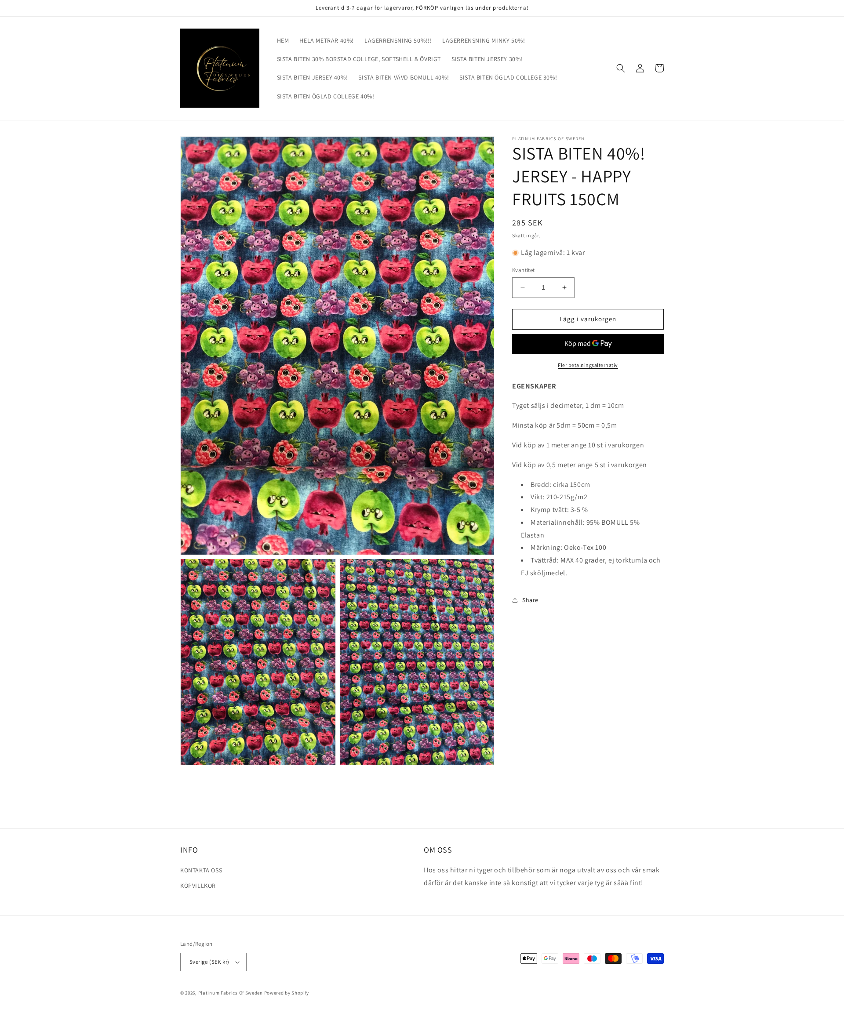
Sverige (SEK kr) (209, 962)
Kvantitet (523, 270)
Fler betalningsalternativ (588, 365)
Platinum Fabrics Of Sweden (230, 993)
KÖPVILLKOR (198, 886)
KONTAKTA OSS (201, 870)
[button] (620, 68)
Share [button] (530, 600)
